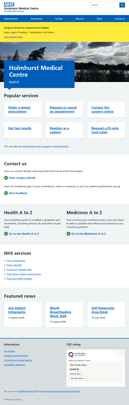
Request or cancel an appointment (63, 109)
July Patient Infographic (17, 310)
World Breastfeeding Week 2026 (60, 312)
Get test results (19, 128)
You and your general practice (18, 360)
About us (79, 18)
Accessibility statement (14, 364)
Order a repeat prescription (19, 109)
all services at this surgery (37, 146)
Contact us (120, 18)
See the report (77, 378)
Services (58, 18)
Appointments (11, 18)
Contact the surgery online (102, 109)
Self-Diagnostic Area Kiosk (103, 310)
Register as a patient (59, 130)
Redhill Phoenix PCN (27, 391)
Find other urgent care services (24, 274)
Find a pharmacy (16, 260)
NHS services (61, 146)
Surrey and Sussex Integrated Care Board (61, 391)
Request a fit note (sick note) (105, 130)
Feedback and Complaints (16, 355)
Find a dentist (14, 265)
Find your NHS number (19, 278)
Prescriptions (36, 18)
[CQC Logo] (77, 355)
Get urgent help (13, 36)
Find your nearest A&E (19, 269)
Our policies (9, 351)
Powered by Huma (12, 399)
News (99, 18)
